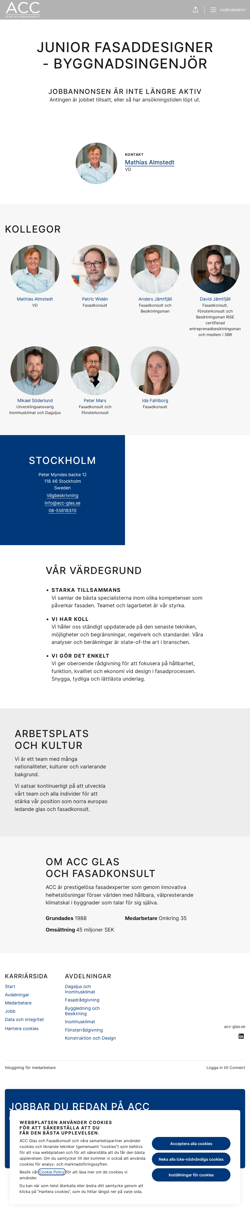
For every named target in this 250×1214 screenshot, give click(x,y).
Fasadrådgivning (82, 999)
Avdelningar (17, 994)
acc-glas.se (234, 1026)
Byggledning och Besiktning (82, 1011)
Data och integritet (24, 1019)
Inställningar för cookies (191, 1174)
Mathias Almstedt (149, 162)
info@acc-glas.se (62, 503)
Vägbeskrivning (62, 495)
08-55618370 (62, 510)
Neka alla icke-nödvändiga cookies (191, 1159)
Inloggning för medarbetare (30, 1067)
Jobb (10, 1011)
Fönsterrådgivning (84, 1030)
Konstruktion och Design (90, 1038)
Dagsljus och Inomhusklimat (80, 989)
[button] (195, 10)
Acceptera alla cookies (191, 1143)
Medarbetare (18, 1002)
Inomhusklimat (80, 1021)
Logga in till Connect (226, 1067)
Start (10, 986)
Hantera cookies (22, 1028)
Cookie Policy (52, 1171)
